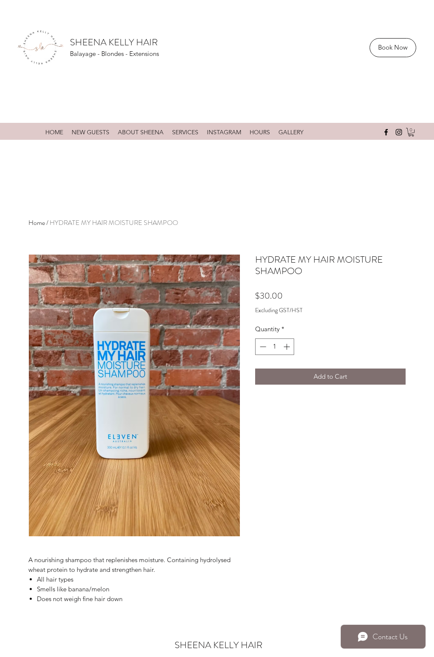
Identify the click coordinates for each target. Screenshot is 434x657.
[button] (411, 132)
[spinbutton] (275, 347)
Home (36, 222)
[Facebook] (386, 132)
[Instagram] (399, 132)
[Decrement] (262, 347)
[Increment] (287, 347)
